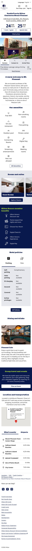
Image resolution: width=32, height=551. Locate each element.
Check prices (20, 34)
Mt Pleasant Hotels (7, 477)
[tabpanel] (16, 69)
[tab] (5, 62)
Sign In (29, 8)
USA (10, 475)
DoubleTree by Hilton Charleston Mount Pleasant (15, 479)
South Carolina (17, 475)
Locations (4, 475)
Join (24, 8)
